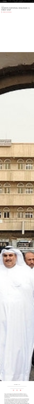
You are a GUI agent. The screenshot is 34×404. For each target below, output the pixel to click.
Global (2, 6)
